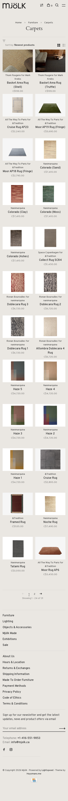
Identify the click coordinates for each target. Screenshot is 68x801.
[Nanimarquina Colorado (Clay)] (18, 194)
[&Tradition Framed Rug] (18, 505)
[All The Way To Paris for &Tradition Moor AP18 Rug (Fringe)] (18, 150)
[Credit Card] (34, 781)
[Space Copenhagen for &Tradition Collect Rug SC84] (50, 239)
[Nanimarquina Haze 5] (18, 372)
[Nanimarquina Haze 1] (18, 460)
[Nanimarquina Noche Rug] (50, 505)
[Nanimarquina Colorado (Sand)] (50, 150)
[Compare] (42, 5)
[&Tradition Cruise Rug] (50, 460)
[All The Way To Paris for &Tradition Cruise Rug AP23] (18, 106)
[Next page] (41, 594)
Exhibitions (10, 639)
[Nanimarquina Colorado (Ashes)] (18, 239)
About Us (8, 656)
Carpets (48, 22)
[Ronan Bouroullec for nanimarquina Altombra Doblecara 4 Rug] (50, 327)
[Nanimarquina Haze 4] (50, 372)
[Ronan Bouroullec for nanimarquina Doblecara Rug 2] (50, 283)
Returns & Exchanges (16, 668)
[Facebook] (4, 750)
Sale (5, 645)
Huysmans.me (34, 773)
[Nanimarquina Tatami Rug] (18, 549)
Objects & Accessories (17, 627)
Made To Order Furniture (18, 680)
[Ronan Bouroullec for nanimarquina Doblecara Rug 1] (18, 327)
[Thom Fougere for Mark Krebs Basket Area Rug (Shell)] (18, 62)
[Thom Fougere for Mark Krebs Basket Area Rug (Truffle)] (50, 62)
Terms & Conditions (15, 704)
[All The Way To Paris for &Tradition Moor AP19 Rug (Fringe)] (50, 106)
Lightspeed (47, 770)
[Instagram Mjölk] (11, 750)
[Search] (57, 5)
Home (18, 22)
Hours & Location (14, 662)
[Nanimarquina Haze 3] (18, 416)
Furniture (33, 22)
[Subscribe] (61, 728)
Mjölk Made (10, 633)
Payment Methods (14, 686)
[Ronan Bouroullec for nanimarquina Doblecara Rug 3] (18, 283)
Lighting (8, 621)
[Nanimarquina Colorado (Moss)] (50, 194)
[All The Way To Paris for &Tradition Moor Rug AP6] (50, 549)
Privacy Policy (12, 692)
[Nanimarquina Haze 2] (50, 416)
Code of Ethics (12, 698)
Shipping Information (16, 674)
